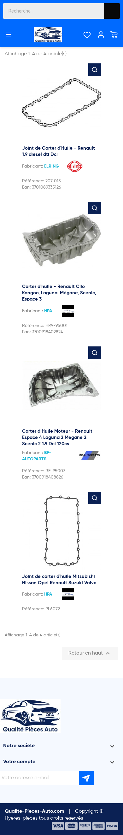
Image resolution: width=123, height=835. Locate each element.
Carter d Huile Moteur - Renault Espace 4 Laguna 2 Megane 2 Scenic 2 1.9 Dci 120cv (57, 437)
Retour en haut (90, 653)
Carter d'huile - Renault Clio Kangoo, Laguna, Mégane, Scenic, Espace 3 (59, 293)
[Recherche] (112, 11)
